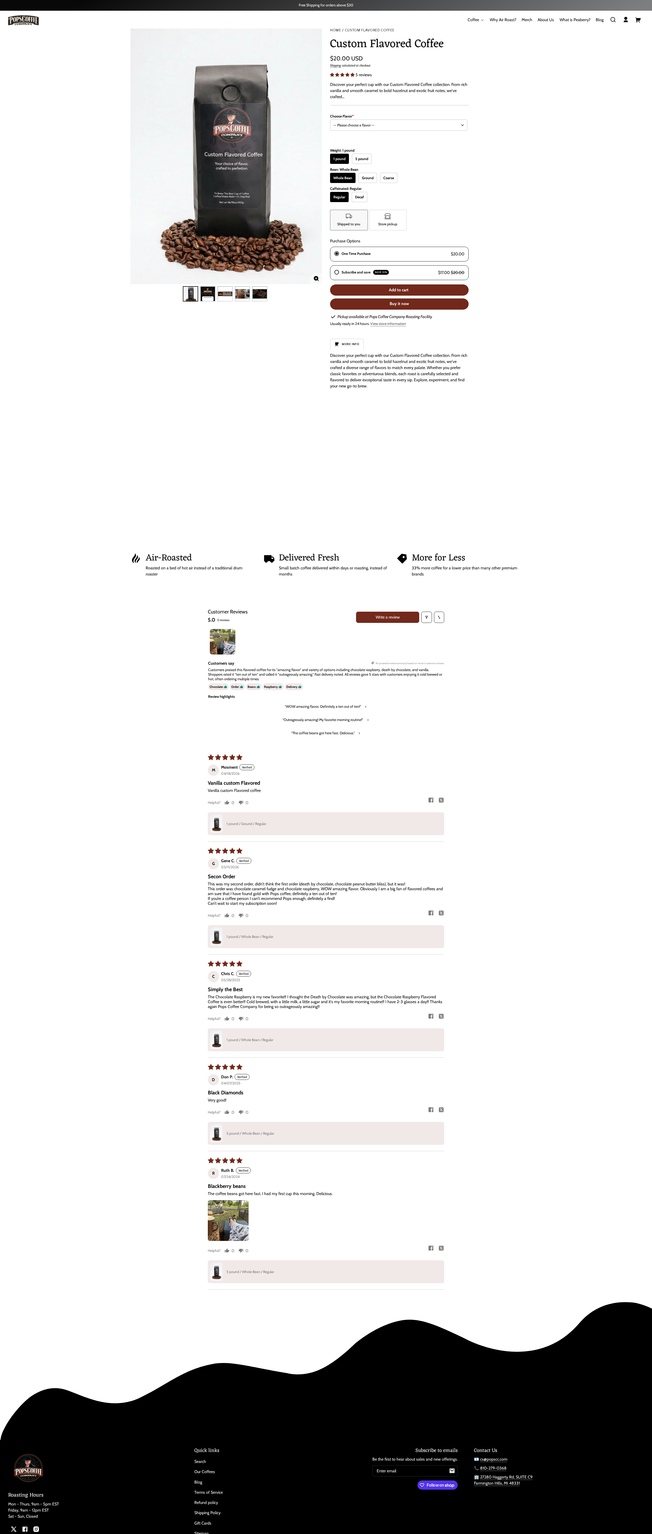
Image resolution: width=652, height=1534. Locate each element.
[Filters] (426, 617)
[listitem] (349, 220)
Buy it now (399, 303)
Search (200, 1461)
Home (335, 30)
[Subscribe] (452, 1470)
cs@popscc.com (493, 1459)
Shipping (335, 65)
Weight (342, 150)
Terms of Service (208, 1492)
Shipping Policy (207, 1512)
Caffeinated (346, 188)
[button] (613, 19)
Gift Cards (202, 1523)
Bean (344, 169)
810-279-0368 (493, 1468)
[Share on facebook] (431, 800)
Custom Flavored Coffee (369, 30)
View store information (388, 323)
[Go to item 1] (222, 641)
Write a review (388, 617)
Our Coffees (204, 1471)
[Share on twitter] (441, 800)
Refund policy (206, 1502)
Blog (198, 1482)
